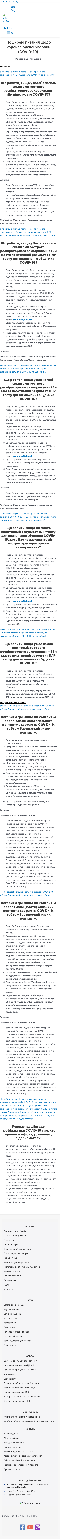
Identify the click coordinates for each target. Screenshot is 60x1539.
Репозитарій (10, 1345)
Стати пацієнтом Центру (16, 1253)
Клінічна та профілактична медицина (22, 1416)
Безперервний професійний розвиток (22, 1383)
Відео (6, 1284)
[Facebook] (22, 1529)
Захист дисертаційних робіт (17, 1340)
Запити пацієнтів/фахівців (16, 1262)
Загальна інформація (14, 1305)
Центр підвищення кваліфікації (19, 1365)
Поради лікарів (11, 1258)
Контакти (8, 1289)
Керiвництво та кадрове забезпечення (23, 1456)
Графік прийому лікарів (15, 1235)
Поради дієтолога (12, 1447)
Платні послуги (11, 1244)
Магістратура (10, 1318)
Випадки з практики (14, 1442)
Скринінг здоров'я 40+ (15, 1231)
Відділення (9, 1240)
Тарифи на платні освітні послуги (20, 1387)
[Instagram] (38, 1529)
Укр (13, 6)
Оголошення (10, 1280)
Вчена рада (9, 1327)
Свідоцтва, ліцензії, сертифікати (19, 1460)
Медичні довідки (12, 1271)
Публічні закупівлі (12, 1469)
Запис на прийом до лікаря (17, 1249)
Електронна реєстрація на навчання (22, 1396)
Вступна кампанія (12, 1314)
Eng (13, 10)
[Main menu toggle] (10, 33)
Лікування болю (11, 1438)
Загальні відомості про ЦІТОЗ (18, 1451)
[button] (7, 27)
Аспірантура (10, 1322)
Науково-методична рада (16, 1331)
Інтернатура (10, 1374)
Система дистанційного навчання (20, 1361)
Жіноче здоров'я (12, 1433)
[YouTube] (30, 1529)
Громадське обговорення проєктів (21, 1465)
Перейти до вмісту (9, 1)
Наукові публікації (13, 1336)
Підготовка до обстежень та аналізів (22, 1266)
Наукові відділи (11, 1309)
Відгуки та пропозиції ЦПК (17, 1401)
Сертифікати (10, 1378)
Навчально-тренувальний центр (20, 1369)
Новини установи (12, 1275)
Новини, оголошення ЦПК (16, 1392)
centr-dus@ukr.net (22, 601)
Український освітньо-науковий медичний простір (29, 1421)
